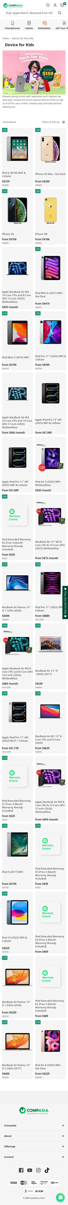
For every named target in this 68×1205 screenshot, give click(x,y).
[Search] (60, 13)
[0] (62, 5)
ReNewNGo (44, 28)
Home (5, 38)
